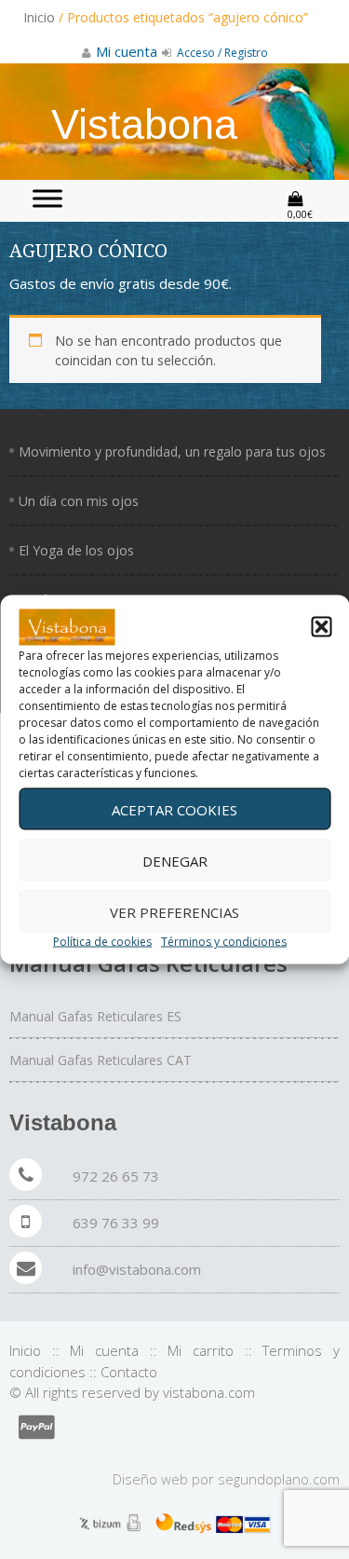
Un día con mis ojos (79, 501)
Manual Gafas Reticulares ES (95, 1016)
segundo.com (279, 1479)
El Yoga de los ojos (76, 550)
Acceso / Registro (221, 53)
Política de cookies (102, 942)
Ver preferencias (174, 911)
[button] (321, 627)
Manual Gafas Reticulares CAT (100, 1060)
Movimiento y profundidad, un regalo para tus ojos (172, 451)
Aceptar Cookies (174, 809)
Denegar (175, 860)
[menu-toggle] (47, 198)
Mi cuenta (104, 1350)
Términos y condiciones (224, 942)
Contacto (129, 1371)
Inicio (39, 17)
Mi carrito (201, 1350)
